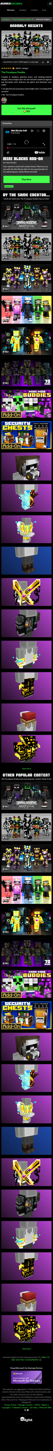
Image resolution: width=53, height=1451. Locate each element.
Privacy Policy (10, 1405)
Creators (6, 19)
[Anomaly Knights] (26, 44)
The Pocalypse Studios (22, 19)
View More (26, 768)
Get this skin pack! (26, 110)
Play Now (26, 179)
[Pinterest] (28, 1410)
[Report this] (47, 62)
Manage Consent (25, 1405)
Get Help (33, 1407)
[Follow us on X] (25, 1410)
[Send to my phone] (42, 62)
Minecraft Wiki (45, 1407)
